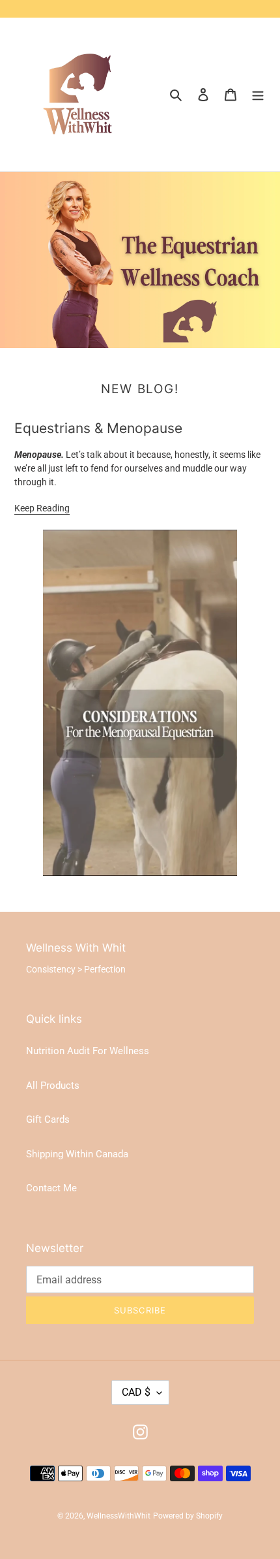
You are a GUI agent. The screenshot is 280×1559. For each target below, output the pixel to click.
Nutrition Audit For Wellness (87, 1051)
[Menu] (258, 94)
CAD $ (136, 1392)
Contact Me (51, 1188)
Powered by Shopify (188, 1515)
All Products (52, 1085)
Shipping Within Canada (77, 1154)
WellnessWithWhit (118, 1515)
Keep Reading (42, 508)
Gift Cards (48, 1119)
